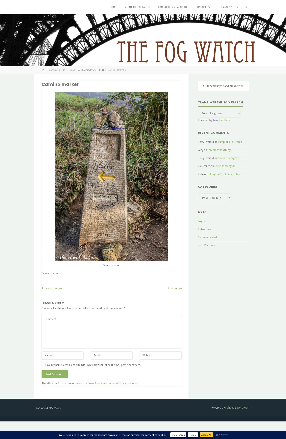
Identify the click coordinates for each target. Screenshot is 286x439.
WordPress (243, 407)
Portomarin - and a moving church (83, 69)
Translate (224, 120)
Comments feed (207, 237)
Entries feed (205, 229)
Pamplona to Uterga (230, 142)
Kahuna (229, 407)
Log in (201, 221)
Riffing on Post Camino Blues (224, 174)
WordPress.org (206, 245)
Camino (53, 69)
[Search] (246, 7)
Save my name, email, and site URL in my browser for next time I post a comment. (93, 365)
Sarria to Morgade (228, 158)
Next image (174, 288)
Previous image (52, 288)
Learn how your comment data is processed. (114, 383)
